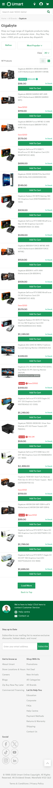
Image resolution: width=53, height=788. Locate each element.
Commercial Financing (13, 690)
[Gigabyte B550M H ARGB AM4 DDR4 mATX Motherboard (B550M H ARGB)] (8, 74)
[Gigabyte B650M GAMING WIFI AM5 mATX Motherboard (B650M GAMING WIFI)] (8, 99)
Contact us (24, 615)
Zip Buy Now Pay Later (13, 685)
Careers (6, 674)
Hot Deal (30, 669)
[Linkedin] (15, 763)
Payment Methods (35, 716)
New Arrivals (32, 674)
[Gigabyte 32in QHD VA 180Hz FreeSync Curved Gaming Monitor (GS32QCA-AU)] (8, 350)
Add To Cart (35, 88)
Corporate (31, 700)
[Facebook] (6, 747)
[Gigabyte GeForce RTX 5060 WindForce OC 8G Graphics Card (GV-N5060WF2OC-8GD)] (8, 298)
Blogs (5, 679)
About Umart (8, 664)
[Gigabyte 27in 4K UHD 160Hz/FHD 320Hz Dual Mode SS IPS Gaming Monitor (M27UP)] (8, 372)
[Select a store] (34, 4)
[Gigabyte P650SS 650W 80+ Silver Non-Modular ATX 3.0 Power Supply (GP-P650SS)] (8, 428)
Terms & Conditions (19, 783)
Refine (8, 45)
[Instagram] (6, 763)
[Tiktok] (6, 755)
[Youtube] (15, 755)
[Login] (41, 4)
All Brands (13, 18)
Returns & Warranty (35, 721)
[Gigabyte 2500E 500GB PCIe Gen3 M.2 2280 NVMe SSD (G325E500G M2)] (8, 179)
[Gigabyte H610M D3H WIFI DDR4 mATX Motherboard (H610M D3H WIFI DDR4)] (8, 510)
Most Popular (33, 45)
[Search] (48, 12)
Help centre (24, 611)
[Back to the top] (47, 763)
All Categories (33, 679)
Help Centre (32, 711)
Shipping (30, 726)
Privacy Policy (37, 783)
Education (31, 695)
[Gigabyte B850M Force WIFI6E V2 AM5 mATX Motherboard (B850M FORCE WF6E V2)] (8, 127)
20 (46, 53)
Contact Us (31, 731)
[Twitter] (15, 747)
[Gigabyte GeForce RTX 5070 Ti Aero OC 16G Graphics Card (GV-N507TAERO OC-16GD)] (8, 535)
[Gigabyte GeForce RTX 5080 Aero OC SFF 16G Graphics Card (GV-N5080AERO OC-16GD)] (8, 457)
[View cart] (47, 4)
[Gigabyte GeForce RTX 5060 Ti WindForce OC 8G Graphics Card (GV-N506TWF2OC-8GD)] (8, 154)
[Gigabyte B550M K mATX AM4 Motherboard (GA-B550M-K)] (8, 276)
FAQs (28, 705)
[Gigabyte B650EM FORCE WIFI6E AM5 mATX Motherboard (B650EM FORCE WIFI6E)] (8, 251)
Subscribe (43, 646)
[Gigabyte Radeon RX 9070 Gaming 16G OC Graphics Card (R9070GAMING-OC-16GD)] (8, 201)
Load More (26, 585)
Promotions (31, 664)
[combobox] (26, 12)
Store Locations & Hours (13, 669)
